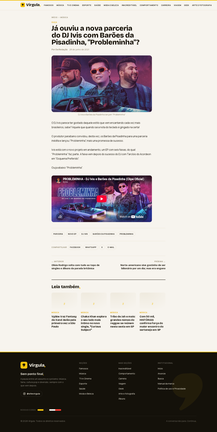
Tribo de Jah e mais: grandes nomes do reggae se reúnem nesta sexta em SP (122, 321)
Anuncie (162, 373)
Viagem (177, 5)
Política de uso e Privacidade (172, 388)
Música (60, 5)
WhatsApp (90, 247)
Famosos (48, 5)
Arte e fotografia (202, 5)
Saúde (97, 5)
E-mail (111, 247)
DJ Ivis (84, 234)
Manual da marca (166, 383)
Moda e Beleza (111, 5)
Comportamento (149, 5)
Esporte (86, 5)
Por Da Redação (60, 49)
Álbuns (122, 398)
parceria (58, 234)
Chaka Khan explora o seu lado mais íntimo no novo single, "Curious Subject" (94, 323)
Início (55, 17)
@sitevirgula (33, 393)
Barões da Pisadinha (104, 234)
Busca (161, 378)
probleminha (126, 234)
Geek (186, 5)
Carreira (166, 5)
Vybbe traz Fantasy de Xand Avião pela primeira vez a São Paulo (64, 321)
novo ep (72, 234)
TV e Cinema (73, 5)
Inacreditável (129, 5)
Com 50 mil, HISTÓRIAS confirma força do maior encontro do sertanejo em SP (151, 323)
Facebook (75, 247)
